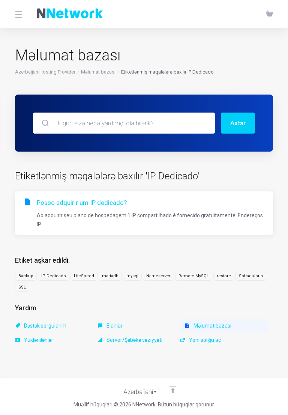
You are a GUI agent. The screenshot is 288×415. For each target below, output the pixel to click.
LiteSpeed (84, 276)
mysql (132, 276)
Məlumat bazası (98, 72)
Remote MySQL (193, 276)
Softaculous (251, 276)
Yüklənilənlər (38, 340)
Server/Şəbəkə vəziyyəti (133, 340)
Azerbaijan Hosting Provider (45, 72)
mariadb (110, 276)
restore (224, 276)
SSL (22, 287)
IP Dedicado (53, 276)
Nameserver (158, 276)
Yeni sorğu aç (204, 340)
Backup (25, 276)
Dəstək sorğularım (44, 326)
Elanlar (114, 326)
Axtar (238, 123)
